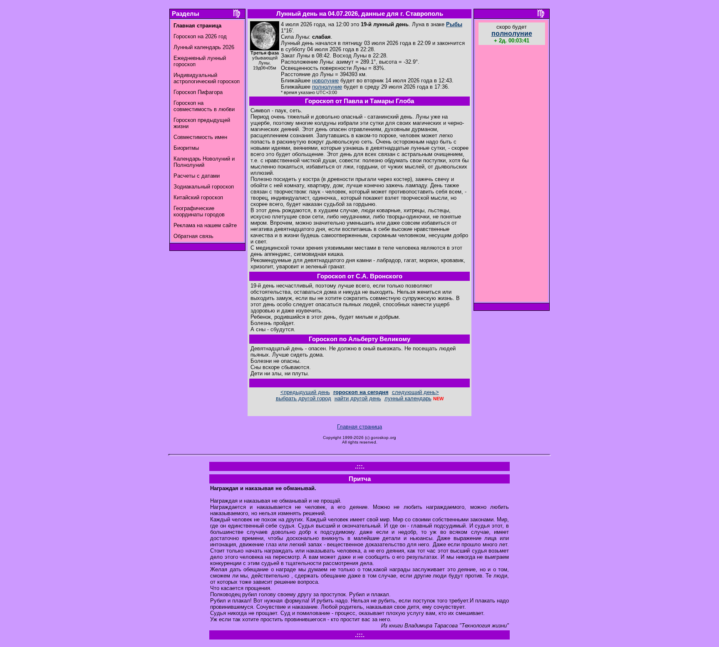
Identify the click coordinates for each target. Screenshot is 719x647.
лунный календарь (407, 398)
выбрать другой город (303, 398)
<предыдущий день (305, 392)
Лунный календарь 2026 (204, 47)
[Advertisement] (512, 174)
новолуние (325, 80)
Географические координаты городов (199, 211)
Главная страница (359, 427)
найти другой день (358, 398)
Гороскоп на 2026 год (200, 36)
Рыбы (454, 24)
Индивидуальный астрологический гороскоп (207, 78)
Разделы (185, 13)
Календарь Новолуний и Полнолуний (204, 162)
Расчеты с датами (197, 176)
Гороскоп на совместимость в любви (204, 106)
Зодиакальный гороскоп (204, 186)
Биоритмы (186, 148)
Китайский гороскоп (198, 197)
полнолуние (327, 87)
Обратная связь (193, 236)
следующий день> (415, 392)
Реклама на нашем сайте (205, 225)
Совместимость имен (200, 137)
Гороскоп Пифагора (198, 92)
